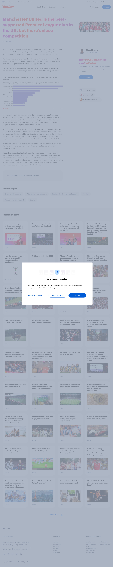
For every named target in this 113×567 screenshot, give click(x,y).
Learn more (65, 288)
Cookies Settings (35, 295)
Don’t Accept (57, 295)
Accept (77, 295)
